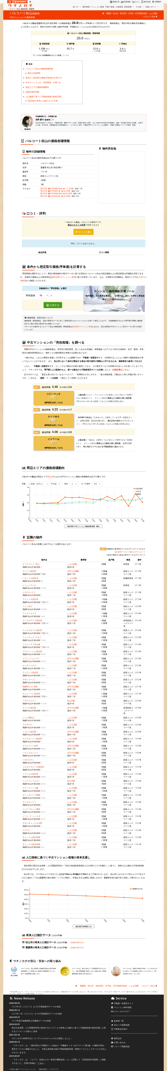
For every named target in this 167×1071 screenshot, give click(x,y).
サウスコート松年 (30, 745)
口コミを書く (85, 231)
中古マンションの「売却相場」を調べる (43, 82)
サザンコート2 (29, 679)
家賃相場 (128, 6)
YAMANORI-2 (28, 759)
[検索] (10, 1)
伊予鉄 (130, 13)
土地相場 (119, 6)
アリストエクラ (29, 613)
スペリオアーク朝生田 (32, 620)
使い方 (76, 6)
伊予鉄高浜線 (55, 196)
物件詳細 (147, 2)
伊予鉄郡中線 (55, 191)
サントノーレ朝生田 (31, 693)
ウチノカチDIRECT (121, 1011)
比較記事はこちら (120, 369)
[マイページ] (30, 1)
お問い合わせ (119, 1042)
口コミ (137, 2)
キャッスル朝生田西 (31, 837)
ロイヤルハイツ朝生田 (32, 738)
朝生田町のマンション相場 (64, 277)
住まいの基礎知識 (121, 1025)
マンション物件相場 (122, 1007)
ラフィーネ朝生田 (30, 599)
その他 (139, 6)
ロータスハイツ (29, 802)
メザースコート (29, 700)
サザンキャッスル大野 (32, 823)
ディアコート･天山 (31, 564)
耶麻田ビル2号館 (30, 686)
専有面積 (30, 295)
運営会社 (117, 1038)
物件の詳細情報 (34, 73)
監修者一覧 (118, 1020)
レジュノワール (29, 585)
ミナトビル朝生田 (30, 774)
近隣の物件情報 (32, 91)
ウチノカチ (15, 1069)
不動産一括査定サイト (123, 1003)
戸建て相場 (109, 6)
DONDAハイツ (29, 592)
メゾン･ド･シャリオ (31, 816)
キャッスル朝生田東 (31, 844)
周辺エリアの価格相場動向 (37, 87)
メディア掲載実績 (121, 1046)
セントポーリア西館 (31, 795)
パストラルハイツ (30, 752)
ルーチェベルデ (29, 665)
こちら (41, 1063)
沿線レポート (151, 6)
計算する (54, 305)
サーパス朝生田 (29, 707)
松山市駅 (66, 191)
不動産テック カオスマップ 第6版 (75, 1045)
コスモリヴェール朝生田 (33, 767)
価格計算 (116, 2)
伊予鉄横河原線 (141, 13)
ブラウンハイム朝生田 (32, 651)
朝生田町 (123, 13)
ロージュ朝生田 (29, 571)
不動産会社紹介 (120, 1029)
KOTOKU (26, 830)
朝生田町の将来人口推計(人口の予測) (43, 101)
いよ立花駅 (153, 13)
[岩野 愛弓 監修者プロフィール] (52, 119)
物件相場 (86, 6)
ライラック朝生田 (30, 672)
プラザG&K (27, 724)
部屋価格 (127, 2)
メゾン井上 (27, 606)
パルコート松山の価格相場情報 (39, 68)
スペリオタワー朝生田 (32, 630)
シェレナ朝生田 (29, 731)
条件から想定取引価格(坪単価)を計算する (44, 77)
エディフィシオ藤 (30, 788)
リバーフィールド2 (31, 781)
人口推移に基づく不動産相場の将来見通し (44, 96)
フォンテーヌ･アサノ (32, 637)
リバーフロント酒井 (31, 809)
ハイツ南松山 (28, 717)
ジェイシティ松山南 (31, 644)
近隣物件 (157, 2)
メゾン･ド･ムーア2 (31, 658)
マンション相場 (97, 6)
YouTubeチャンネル (48, 1038)
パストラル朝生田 (30, 578)
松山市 (115, 13)
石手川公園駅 (73, 571)
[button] (38, 484)
